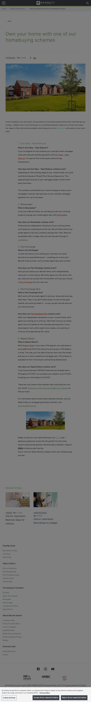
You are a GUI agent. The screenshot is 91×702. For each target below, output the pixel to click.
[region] (45, 694)
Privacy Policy (45, 693)
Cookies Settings (9, 697)
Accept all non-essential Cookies (46, 697)
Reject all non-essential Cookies (74, 697)
